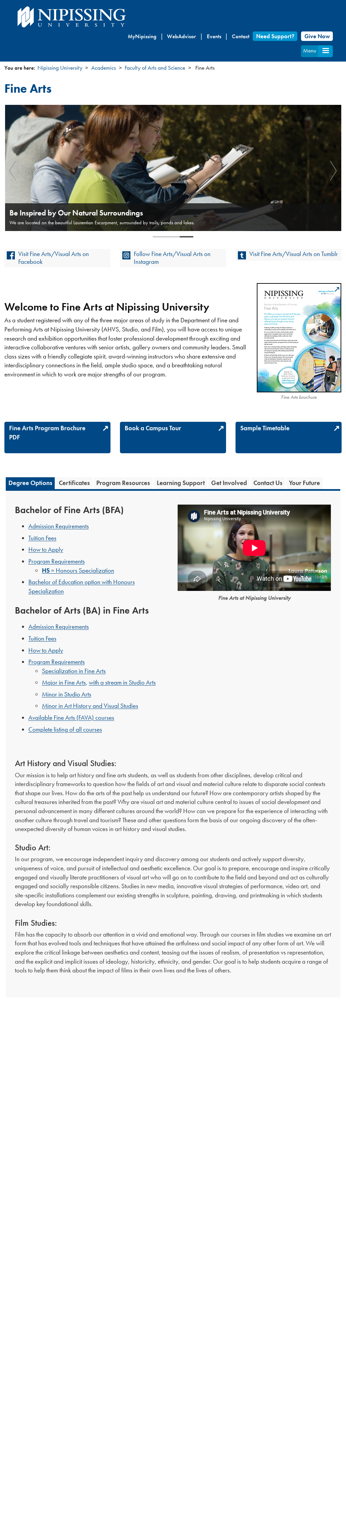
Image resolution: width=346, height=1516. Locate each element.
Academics (103, 67)
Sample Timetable (265, 428)
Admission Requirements (58, 526)
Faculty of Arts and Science (155, 67)
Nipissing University (60, 67)
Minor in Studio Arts (66, 694)
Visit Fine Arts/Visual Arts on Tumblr (293, 254)
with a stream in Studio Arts (122, 682)
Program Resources (123, 483)
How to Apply (45, 549)
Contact (240, 36)
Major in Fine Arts (64, 682)
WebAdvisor (181, 36)
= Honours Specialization (78, 570)
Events (214, 36)
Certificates (74, 483)
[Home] (72, 16)
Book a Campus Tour (153, 428)
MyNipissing (142, 36)
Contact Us (267, 483)
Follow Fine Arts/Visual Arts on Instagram (172, 258)
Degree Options (30, 483)
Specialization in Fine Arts (74, 671)
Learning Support (181, 483)
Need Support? (275, 36)
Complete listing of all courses (65, 729)
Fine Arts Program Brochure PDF (47, 432)
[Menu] (325, 51)
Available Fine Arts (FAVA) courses (71, 717)
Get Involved (229, 483)
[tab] (30, 483)
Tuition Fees (42, 538)
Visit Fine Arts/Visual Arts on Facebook (53, 258)
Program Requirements (56, 561)
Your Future (304, 483)
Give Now (317, 36)
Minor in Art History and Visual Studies (90, 706)
